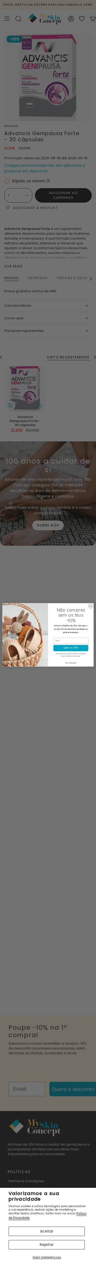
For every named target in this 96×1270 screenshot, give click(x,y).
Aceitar (46, 1231)
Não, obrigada (71, 663)
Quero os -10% (70, 648)
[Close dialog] (91, 606)
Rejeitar (47, 1244)
